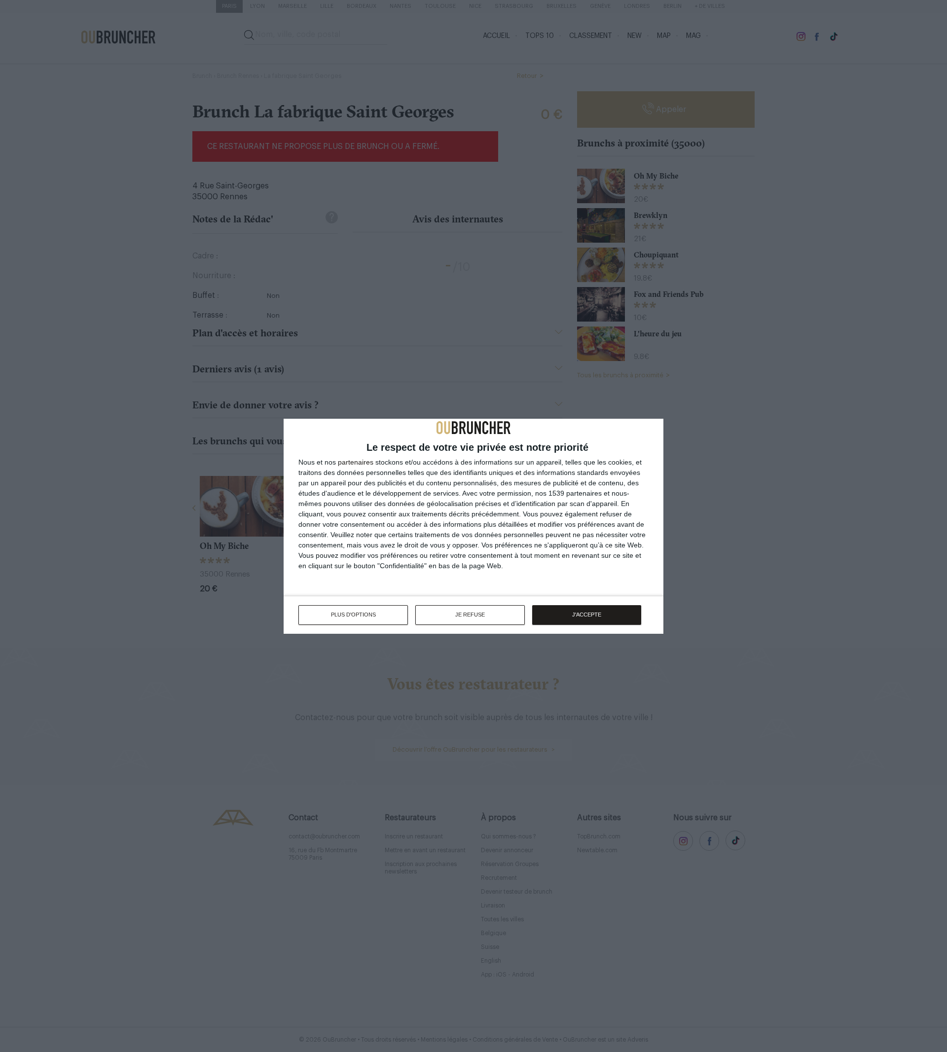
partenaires (355, 462)
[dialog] (473, 526)
